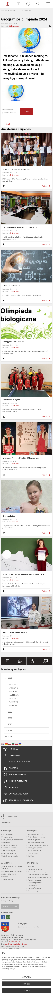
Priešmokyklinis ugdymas (36, 837)
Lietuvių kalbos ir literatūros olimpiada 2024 (20, 227)
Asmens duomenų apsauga (37, 872)
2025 (10, 712)
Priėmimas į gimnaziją (10, 856)
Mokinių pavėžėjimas (18, 781)
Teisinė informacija (34, 888)
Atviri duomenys (33, 891)
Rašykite (6, 906)
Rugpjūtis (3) (13, 685)
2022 (10, 730)
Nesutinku (26, 984)
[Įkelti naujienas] (18, 4)
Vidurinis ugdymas (34, 840)
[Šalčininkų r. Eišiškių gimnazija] (6, 3)
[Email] (8, 917)
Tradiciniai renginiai (9, 850)
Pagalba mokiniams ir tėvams (38, 845)
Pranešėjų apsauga (34, 880)
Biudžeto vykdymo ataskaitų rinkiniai (12, 868)
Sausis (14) (13, 705)
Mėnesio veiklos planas (19, 762)
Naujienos (14, 10)
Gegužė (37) (13, 691)
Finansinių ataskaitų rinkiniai (12, 871)
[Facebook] (3, 917)
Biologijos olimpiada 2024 (13, 342)
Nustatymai (26, 977)
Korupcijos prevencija (35, 883)
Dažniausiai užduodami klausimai (39, 877)
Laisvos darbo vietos (18, 794)
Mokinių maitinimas (17, 775)
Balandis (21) (14, 695)
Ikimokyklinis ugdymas (35, 834)
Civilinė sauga (32, 885)
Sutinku (27, 991)
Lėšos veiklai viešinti (9, 874)
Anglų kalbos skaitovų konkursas (16, 169)
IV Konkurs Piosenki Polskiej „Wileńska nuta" (20, 458)
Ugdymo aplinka (7, 837)
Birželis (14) (13, 688)
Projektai (13, 749)
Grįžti (8, 124)
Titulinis (4, 10)
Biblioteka (13, 768)
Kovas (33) (13, 698)
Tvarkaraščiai (11, 816)
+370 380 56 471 (14, 942)
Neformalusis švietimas (36, 842)
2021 (10, 737)
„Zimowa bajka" (8, 516)
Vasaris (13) (13, 702)
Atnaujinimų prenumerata (21, 800)
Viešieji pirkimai (7, 879)
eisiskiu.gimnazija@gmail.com (16, 944)
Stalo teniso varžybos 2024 (13, 400)
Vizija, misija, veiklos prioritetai (13, 840)
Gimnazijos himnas (9, 848)
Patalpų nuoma (33, 853)
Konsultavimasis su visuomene (38, 875)
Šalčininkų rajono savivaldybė (28, 927)
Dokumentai (14, 755)
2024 (10, 718)
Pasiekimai (13, 787)
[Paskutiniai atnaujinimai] (28, 4)
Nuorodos (31, 866)
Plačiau (44, 186)
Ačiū (25, 111)
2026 (10, 678)
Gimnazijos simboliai (9, 845)
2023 (10, 724)
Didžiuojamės (26, 10)
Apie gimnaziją (7, 834)
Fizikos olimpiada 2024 (11, 286)
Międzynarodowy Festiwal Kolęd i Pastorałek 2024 (23, 574)
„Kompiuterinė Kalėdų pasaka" (14, 632)
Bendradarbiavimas (9, 853)
